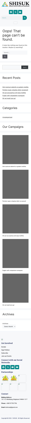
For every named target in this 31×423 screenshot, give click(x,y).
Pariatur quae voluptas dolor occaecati (15, 90)
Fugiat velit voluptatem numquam (13, 95)
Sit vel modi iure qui (9, 98)
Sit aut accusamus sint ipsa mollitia (14, 93)
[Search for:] (14, 52)
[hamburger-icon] (15, 23)
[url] (15, 149)
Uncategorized (7, 117)
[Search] (25, 18)
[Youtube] (20, 12)
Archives (5, 323)
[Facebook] (11, 12)
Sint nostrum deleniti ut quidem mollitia (15, 87)
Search (25, 67)
